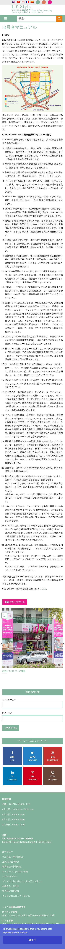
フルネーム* (8, 699)
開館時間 (6, 799)
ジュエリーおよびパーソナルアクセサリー (22, 881)
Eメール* (7, 713)
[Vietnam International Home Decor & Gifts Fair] (32, 10)
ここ (44, 589)
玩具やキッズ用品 (10, 886)
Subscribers (52, 758)
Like (12, 758)
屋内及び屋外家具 (10, 861)
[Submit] (59, 18)
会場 (4, 835)
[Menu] (5, 18)
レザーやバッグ (9, 876)
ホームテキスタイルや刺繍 (15, 871)
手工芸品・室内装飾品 (12, 857)
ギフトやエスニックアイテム (16, 896)
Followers (32, 758)
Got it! (32, 940)
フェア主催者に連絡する (14, 907)
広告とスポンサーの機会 (14, 671)
